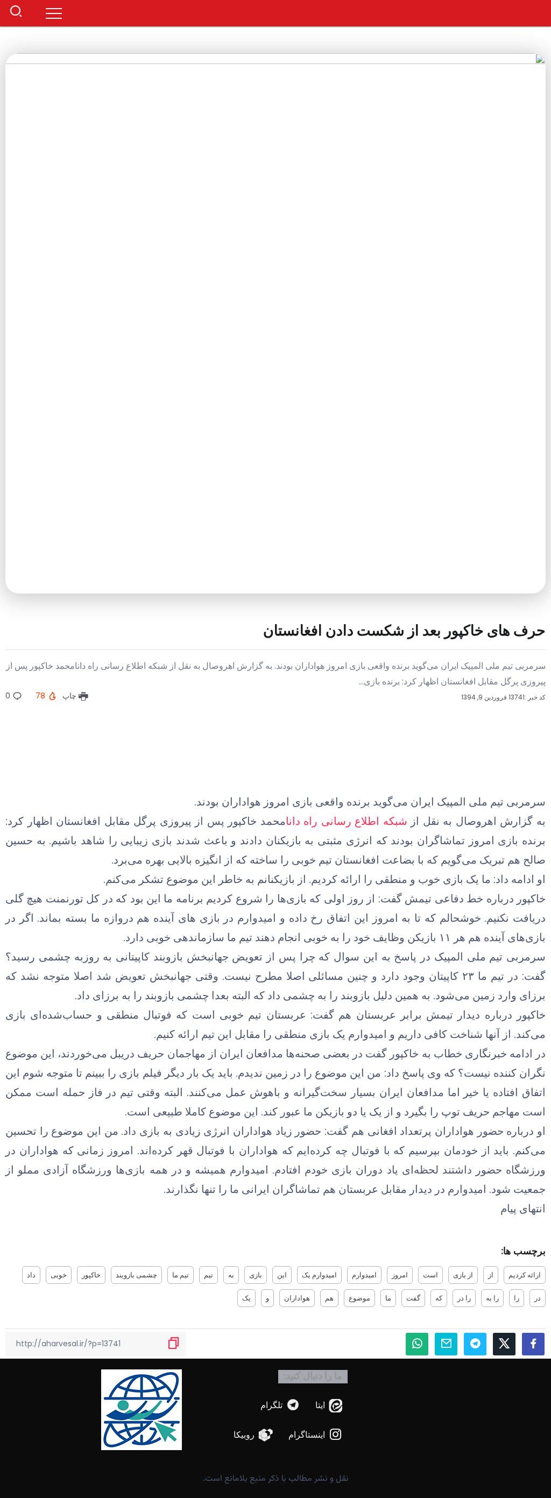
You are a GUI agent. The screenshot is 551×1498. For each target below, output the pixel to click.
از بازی (463, 1275)
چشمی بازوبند (136, 1275)
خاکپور (91, 1275)
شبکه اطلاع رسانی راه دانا (346, 821)
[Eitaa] (329, 1406)
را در (464, 1298)
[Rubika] (253, 1435)
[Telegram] (280, 1406)
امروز (400, 1275)
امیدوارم (364, 1275)
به (231, 1275)
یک (246, 1298)
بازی (255, 1275)
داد (31, 1275)
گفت (413, 1298)
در (537, 1298)
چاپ (70, 695)
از (490, 1275)
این (282, 1275)
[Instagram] (316, 1435)
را (516, 1298)
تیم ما (180, 1275)
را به (492, 1298)
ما (388, 1298)
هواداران (297, 1298)
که (438, 1298)
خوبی (59, 1275)
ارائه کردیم (524, 1275)
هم (329, 1298)
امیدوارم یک (319, 1275)
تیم (208, 1275)
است (430, 1275)
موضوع (359, 1298)
